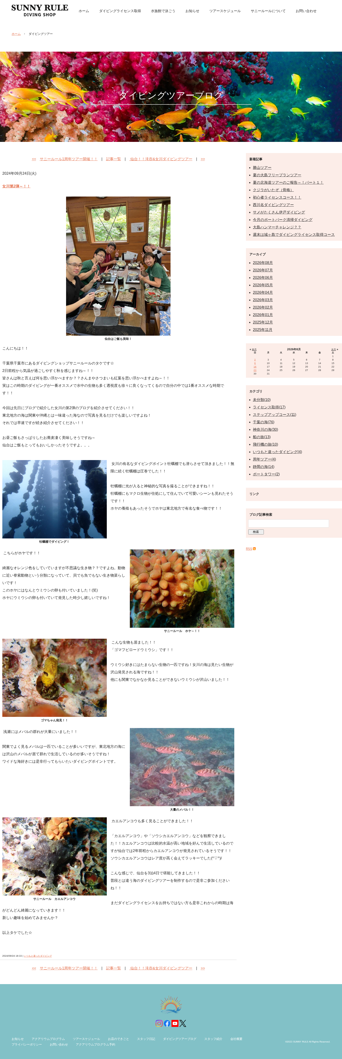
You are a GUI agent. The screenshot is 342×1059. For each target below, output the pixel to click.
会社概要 (236, 1039)
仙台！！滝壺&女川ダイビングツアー (160, 159)
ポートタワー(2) (266, 474)
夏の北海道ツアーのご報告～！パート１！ (288, 182)
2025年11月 (262, 330)
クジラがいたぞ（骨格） (273, 190)
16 (255, 366)
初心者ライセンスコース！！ (277, 197)
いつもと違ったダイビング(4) (277, 452)
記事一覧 (113, 159)
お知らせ (18, 1039)
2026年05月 (263, 285)
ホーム (16, 34)
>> (203, 159)
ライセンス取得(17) (269, 407)
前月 (254, 349)
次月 (333, 349)
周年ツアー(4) (264, 459)
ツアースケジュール (86, 1039)
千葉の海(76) (263, 422)
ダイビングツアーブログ (179, 1039)
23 (255, 370)
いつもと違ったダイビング (38, 956)
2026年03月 (263, 300)
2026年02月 (263, 307)
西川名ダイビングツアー (273, 205)
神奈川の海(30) (265, 429)
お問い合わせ (59, 1044)
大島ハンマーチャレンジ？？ (277, 227)
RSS (249, 549)
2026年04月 (263, 292)
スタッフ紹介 (213, 1039)
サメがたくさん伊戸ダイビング (279, 212)
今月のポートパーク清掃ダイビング (282, 220)
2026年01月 (263, 315)
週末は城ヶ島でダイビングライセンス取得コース (294, 235)
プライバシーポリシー (27, 1044)
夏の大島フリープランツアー (277, 175)
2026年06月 (263, 278)
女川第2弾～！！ (16, 186)
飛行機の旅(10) (265, 444)
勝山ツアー (262, 168)
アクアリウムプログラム (48, 1039)
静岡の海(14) (263, 467)
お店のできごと (118, 1039)
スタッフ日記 (146, 1039)
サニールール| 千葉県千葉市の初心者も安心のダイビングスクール (40, 10)
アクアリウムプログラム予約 (95, 1044)
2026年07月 (263, 270)
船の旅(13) (262, 437)
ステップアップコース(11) (274, 415)
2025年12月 (263, 322)
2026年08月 (263, 263)
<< (34, 159)
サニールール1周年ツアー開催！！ (69, 159)
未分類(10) (262, 400)
